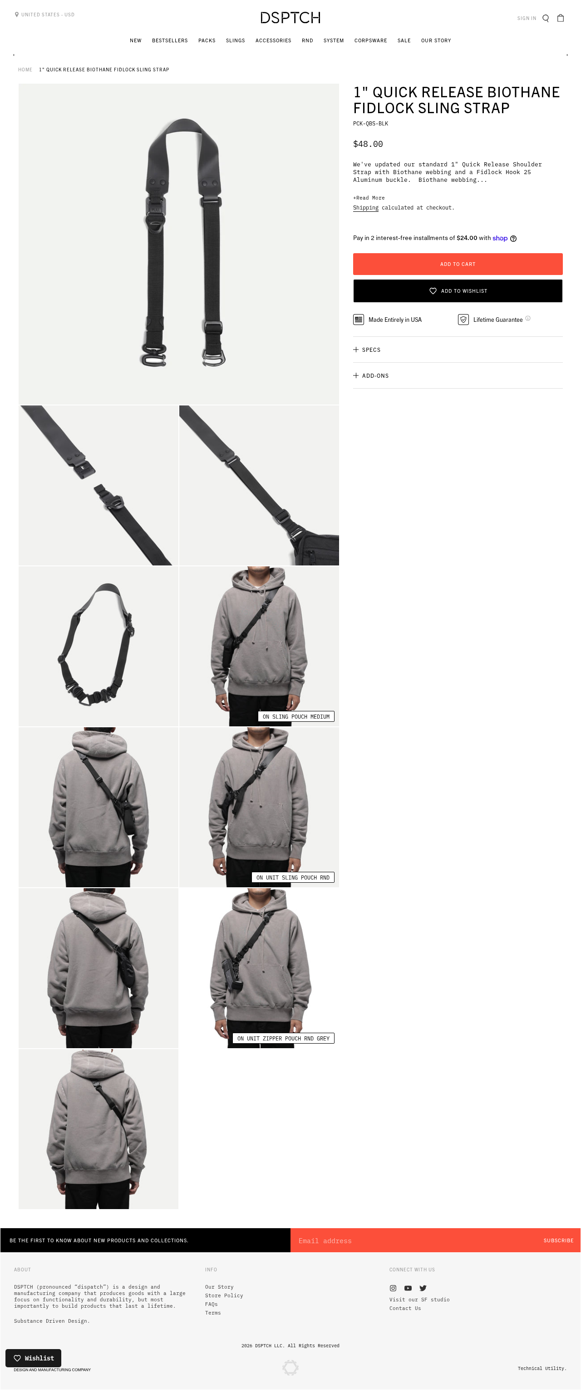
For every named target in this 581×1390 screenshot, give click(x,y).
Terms (213, 1313)
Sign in (528, 18)
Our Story (219, 1287)
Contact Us (405, 1308)
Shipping (366, 207)
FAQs (211, 1304)
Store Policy (224, 1295)
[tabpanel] (179, 244)
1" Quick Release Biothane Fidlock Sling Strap (104, 69)
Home (25, 69)
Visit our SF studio (419, 1299)
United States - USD (47, 14)
